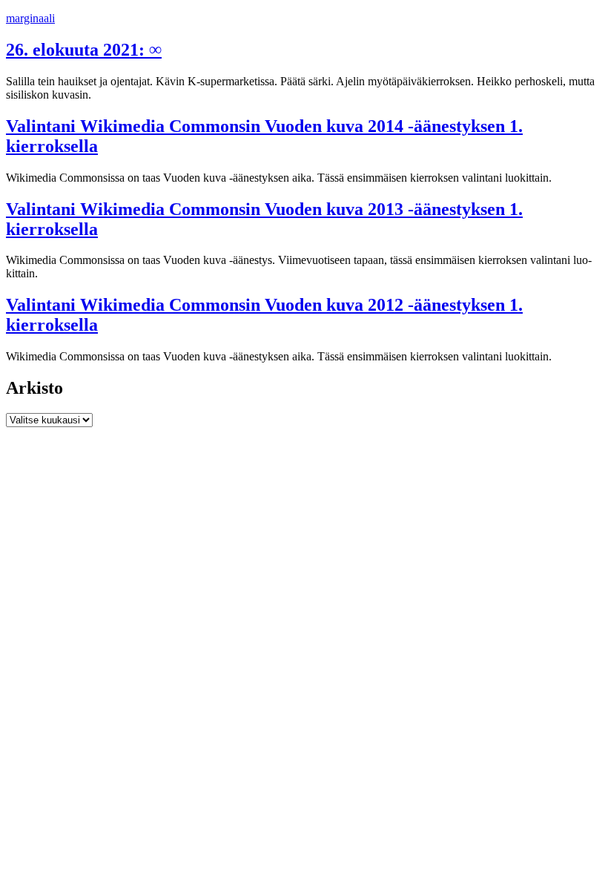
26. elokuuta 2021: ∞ (84, 49)
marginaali (30, 18)
